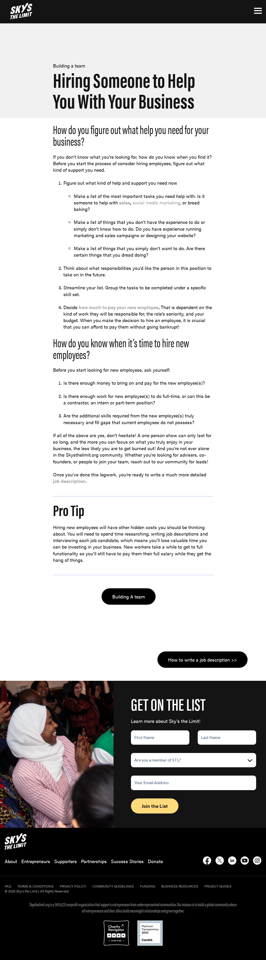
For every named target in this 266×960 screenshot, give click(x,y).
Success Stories (127, 861)
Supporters (65, 861)
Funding (147, 886)
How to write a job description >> (202, 659)
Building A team (128, 596)
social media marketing (156, 202)
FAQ (8, 886)
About (11, 861)
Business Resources (179, 886)
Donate (155, 861)
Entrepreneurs (35, 861)
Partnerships (94, 861)
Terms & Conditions (35, 886)
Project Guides (217, 886)
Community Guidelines (113, 886)
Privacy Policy (73, 886)
